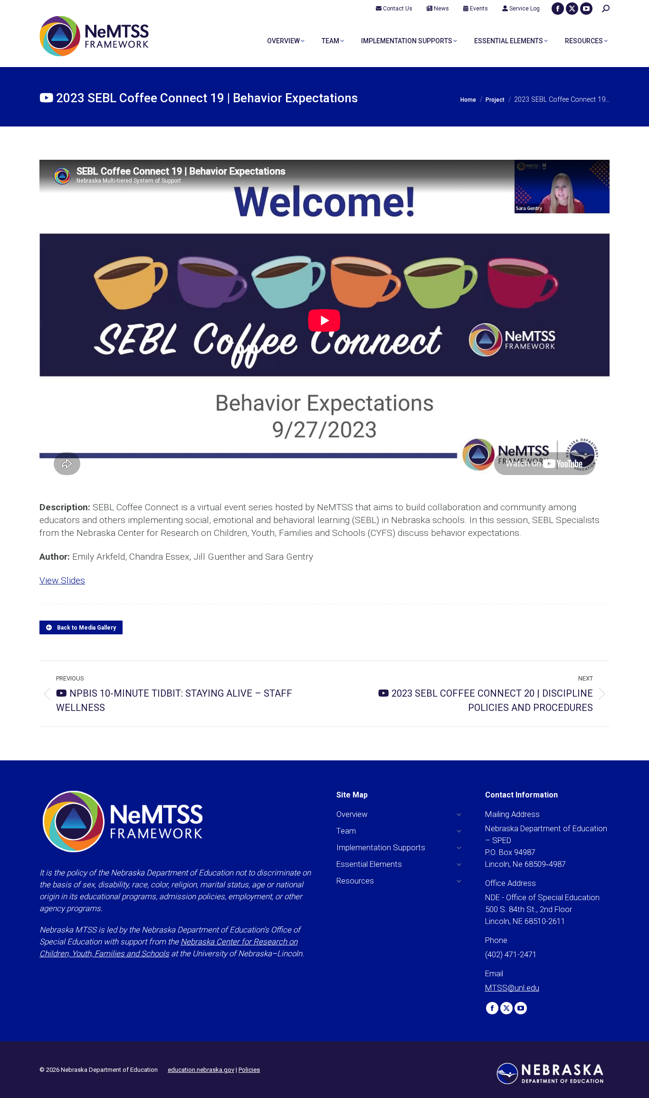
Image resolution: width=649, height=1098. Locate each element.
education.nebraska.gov (201, 1069)
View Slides (62, 580)
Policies (249, 1069)
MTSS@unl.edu (512, 987)
